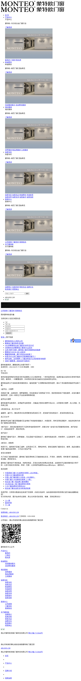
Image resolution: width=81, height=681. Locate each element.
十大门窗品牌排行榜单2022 (15, 486)
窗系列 (7, 60)
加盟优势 (8, 197)
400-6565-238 (5, 648)
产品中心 (8, 17)
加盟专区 (8, 152)
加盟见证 (15, 195)
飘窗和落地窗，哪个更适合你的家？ (18, 354)
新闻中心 (8, 199)
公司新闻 (8, 242)
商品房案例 (16, 150)
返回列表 (8, 503)
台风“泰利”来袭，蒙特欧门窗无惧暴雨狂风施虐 (22, 350)
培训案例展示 (10, 105)
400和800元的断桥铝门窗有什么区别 (18, 348)
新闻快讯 (22, 242)
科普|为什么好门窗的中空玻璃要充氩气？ (20, 356)
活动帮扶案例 (21, 105)
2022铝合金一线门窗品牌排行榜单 (17, 484)
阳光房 (18, 60)
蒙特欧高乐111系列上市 (14, 341)
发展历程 (15, 287)
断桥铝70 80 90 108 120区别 (15, 352)
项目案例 (8, 107)
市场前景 (30, 195)
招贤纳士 (15, 289)
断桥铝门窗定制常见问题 (14, 343)
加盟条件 (22, 197)
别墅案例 (8, 150)
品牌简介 (8, 287)
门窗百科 (15, 242)
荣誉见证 (22, 287)
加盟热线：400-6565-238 (10, 512)
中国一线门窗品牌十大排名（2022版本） (20, 477)
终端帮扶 (8, 62)
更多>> (3, 337)
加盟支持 (15, 197)
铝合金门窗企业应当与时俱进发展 (17, 488)
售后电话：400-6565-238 (10, 516)
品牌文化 (30, 287)
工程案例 (24, 150)
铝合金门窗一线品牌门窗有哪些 (17, 482)
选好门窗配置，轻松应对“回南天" (17, 361)
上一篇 (7, 500)
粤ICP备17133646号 (35, 633)
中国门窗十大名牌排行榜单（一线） (18, 479)
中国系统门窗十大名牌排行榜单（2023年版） (22, 473)
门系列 (13, 60)
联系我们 (8, 289)
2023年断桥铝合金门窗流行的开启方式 (19, 345)
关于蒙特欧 (9, 244)
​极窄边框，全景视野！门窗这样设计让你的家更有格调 (25, 359)
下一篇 (7, 505)
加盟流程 (30, 197)
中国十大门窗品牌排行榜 (14, 475)
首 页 (7, 15)
